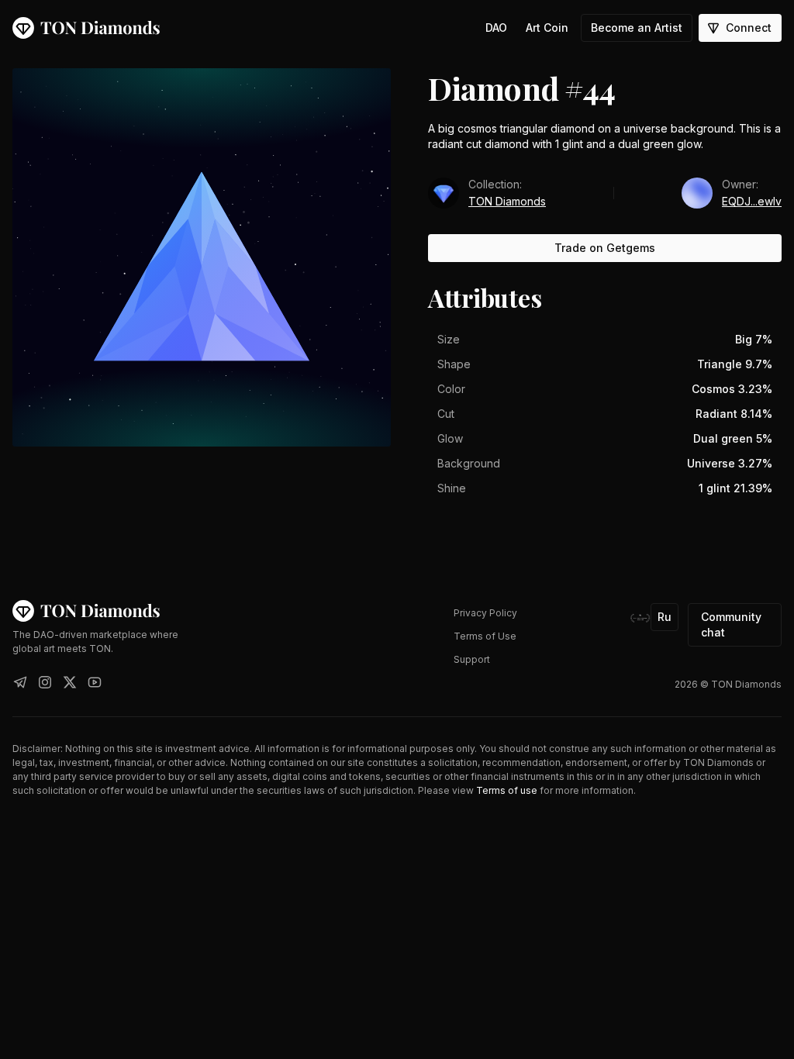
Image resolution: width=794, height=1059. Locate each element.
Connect (749, 27)
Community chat (731, 624)
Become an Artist (636, 27)
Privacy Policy (485, 613)
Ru (664, 616)
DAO (496, 27)
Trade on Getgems (604, 247)
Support (472, 659)
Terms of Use (485, 636)
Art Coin (547, 27)
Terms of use (506, 790)
